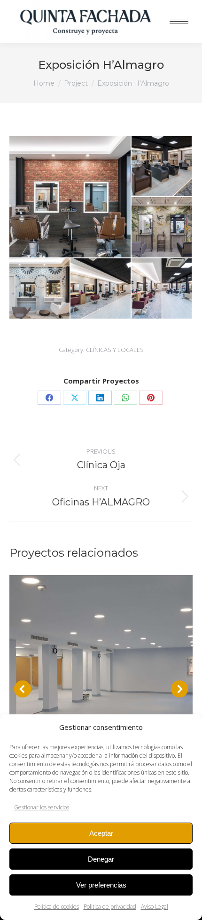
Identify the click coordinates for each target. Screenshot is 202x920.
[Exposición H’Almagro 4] (70, 196)
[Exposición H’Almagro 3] (39, 289)
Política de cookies (56, 907)
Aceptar (101, 833)
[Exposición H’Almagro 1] (162, 289)
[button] (22, 688)
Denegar (101, 859)
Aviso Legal (154, 907)
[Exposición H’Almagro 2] (101, 289)
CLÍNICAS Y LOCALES (115, 349)
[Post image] (101, 667)
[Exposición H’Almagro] (162, 227)
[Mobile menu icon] (179, 21)
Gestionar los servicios (41, 807)
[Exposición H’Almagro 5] (162, 166)
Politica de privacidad (110, 907)
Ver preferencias (101, 885)
